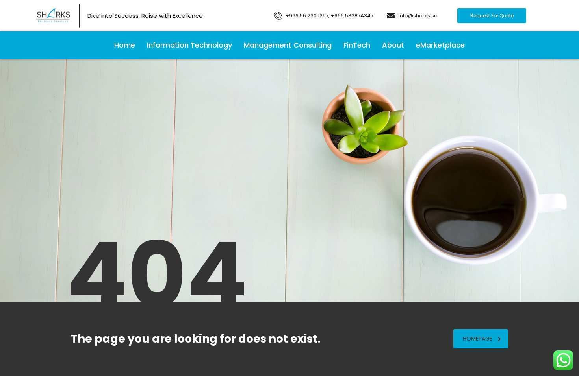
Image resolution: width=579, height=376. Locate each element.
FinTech (356, 45)
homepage (477, 339)
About (393, 45)
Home (124, 45)
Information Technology (189, 45)
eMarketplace (440, 45)
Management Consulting (288, 45)
